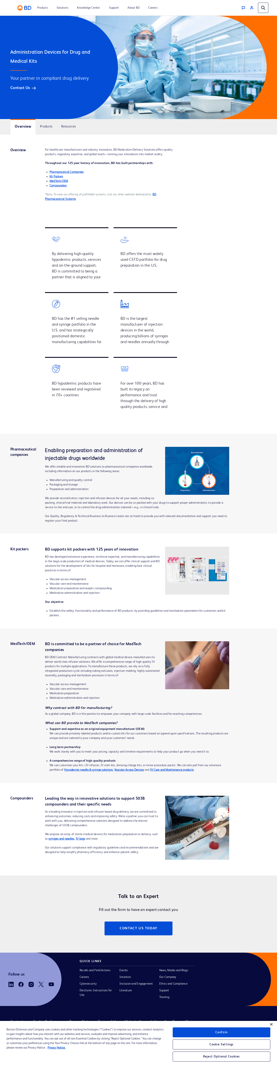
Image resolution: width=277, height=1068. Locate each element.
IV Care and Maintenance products (172, 769)
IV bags (80, 838)
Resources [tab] (68, 126)
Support (164, 990)
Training (164, 997)
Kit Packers (56, 176)
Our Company (167, 977)
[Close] (271, 1024)
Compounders (58, 185)
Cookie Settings (221, 1044)
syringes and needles (61, 838)
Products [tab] (46, 126)
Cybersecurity (88, 983)
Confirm (221, 1032)
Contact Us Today (138, 928)
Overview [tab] (23, 127)
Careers (84, 977)
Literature (125, 990)
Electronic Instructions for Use (96, 992)
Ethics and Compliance (173, 983)
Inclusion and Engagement (136, 983)
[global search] (263, 8)
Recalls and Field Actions (95, 970)
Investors (125, 977)
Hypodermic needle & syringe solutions (88, 769)
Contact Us (20, 88)
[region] (138, 1044)
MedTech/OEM (59, 181)
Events (123, 970)
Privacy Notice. (57, 1047)
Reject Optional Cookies (221, 1056)
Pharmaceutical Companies (67, 171)
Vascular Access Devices (129, 769)
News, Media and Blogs (173, 970)
